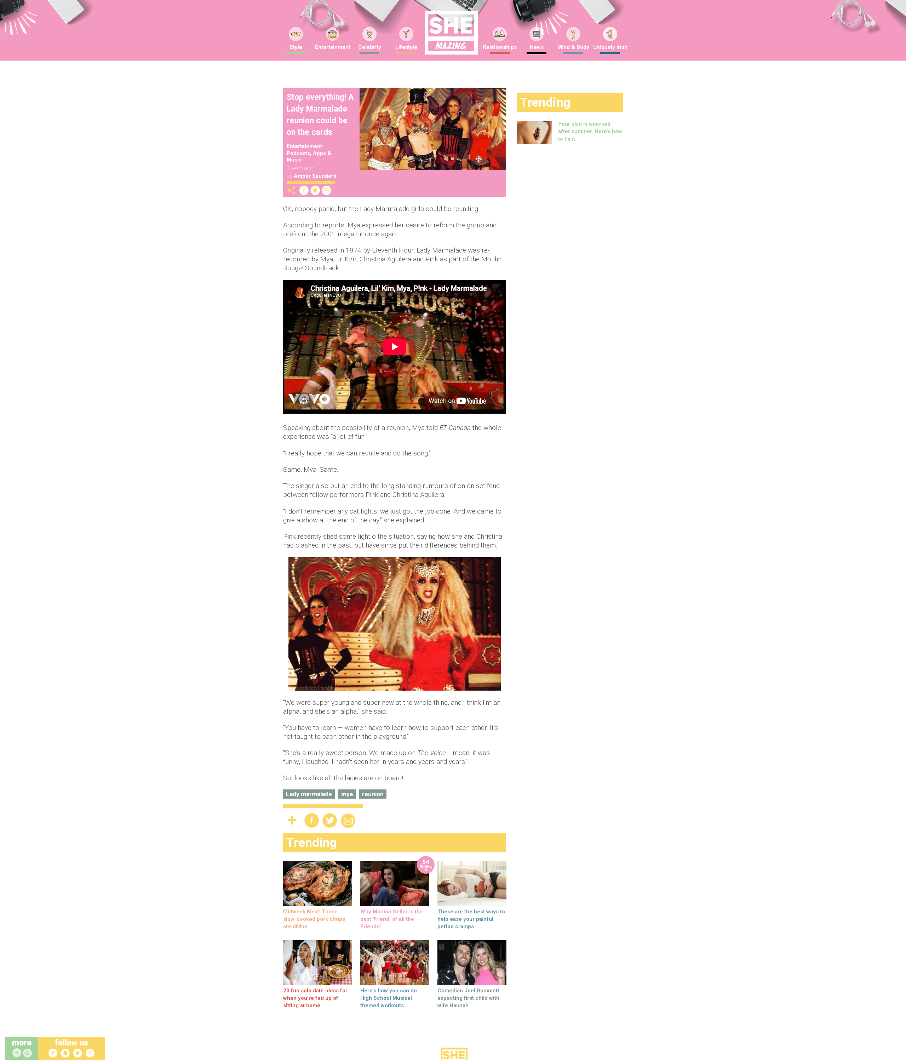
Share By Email (327, 190)
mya (347, 794)
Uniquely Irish (610, 47)
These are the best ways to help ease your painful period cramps (471, 919)
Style (295, 47)
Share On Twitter (315, 190)
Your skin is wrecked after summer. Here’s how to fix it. (590, 131)
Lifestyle (406, 47)
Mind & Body (573, 47)
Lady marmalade (309, 794)
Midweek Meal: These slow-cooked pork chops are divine (314, 919)
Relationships (500, 47)
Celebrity (369, 47)
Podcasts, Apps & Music (309, 156)
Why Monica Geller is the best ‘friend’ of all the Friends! (391, 919)
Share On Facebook (304, 190)
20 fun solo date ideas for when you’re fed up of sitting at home (315, 998)
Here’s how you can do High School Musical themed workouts (388, 998)
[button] (28, 1053)
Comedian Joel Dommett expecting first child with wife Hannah (468, 998)
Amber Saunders (315, 176)
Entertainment (332, 47)
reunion (373, 794)
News (537, 47)
